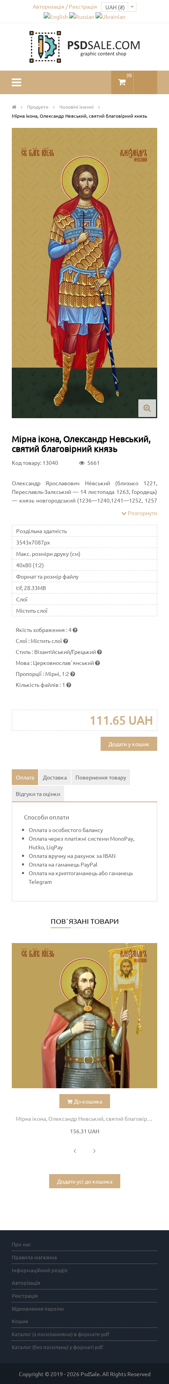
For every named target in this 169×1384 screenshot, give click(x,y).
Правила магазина (34, 1257)
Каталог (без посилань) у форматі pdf (57, 1347)
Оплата (25, 777)
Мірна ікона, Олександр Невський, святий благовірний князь (86, 1118)
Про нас (21, 1244)
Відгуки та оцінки (38, 793)
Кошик (20, 1321)
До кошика (88, 1101)
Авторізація (26, 1282)
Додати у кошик (128, 743)
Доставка (55, 777)
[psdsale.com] (84, 45)
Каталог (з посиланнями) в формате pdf (60, 1334)
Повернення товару (100, 777)
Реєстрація (25, 1295)
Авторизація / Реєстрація (65, 6)
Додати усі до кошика (84, 1181)
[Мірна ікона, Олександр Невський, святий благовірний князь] (84, 1015)
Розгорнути (142, 512)
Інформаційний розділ (40, 1270)
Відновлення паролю (38, 1308)
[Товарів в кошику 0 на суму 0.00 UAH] (122, 79)
